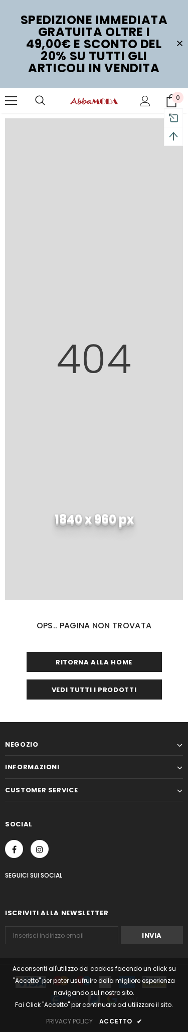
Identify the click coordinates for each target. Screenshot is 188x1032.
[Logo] (94, 100)
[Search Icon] (40, 101)
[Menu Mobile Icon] (11, 101)
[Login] (145, 101)
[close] (179, 44)
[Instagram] (40, 849)
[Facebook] (14, 849)
